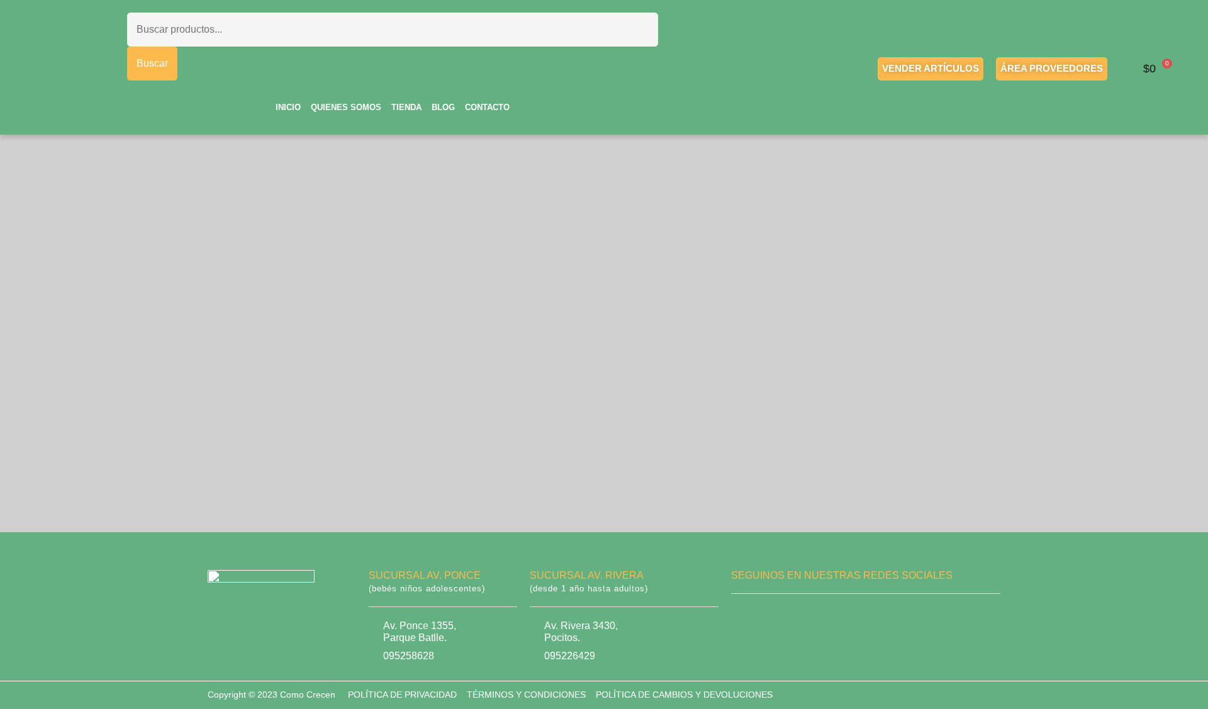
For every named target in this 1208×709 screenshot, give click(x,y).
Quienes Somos (346, 107)
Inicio (288, 107)
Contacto (487, 107)
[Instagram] (781, 618)
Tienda (406, 107)
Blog (443, 107)
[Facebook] (742, 618)
